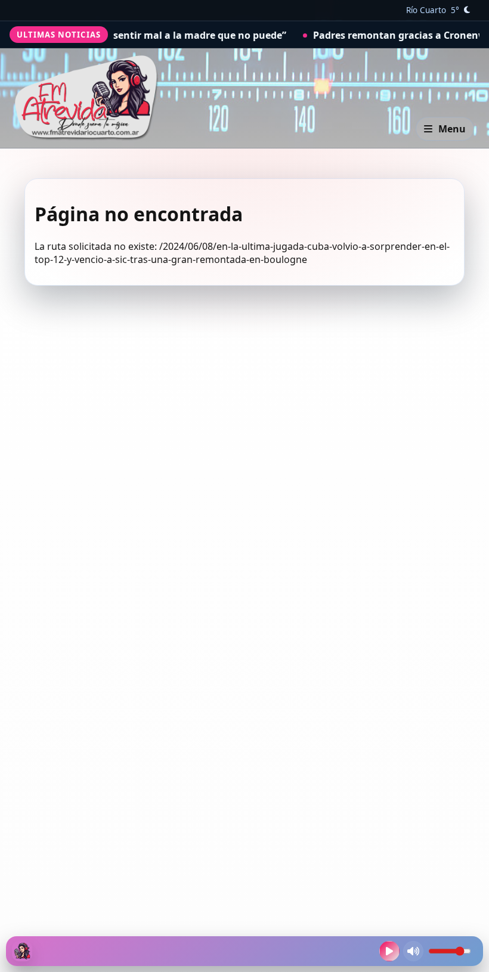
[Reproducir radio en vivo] (389, 951)
